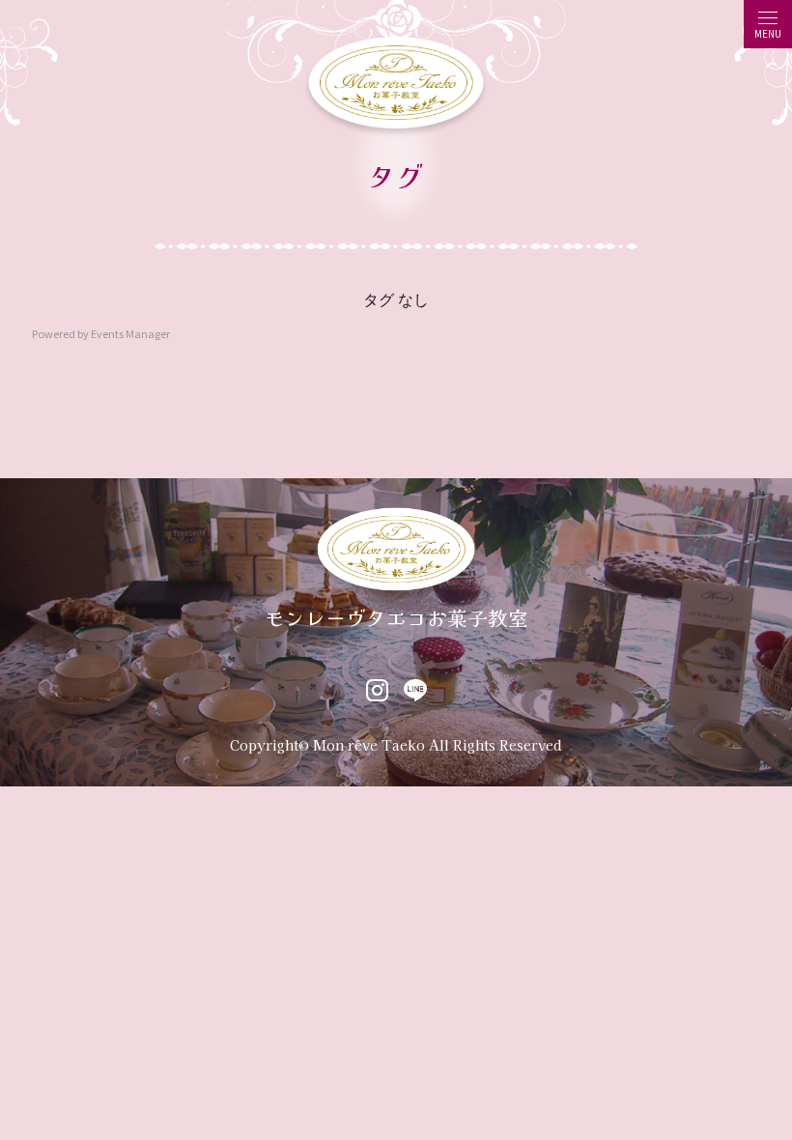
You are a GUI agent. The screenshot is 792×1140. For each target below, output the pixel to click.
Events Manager (130, 333)
